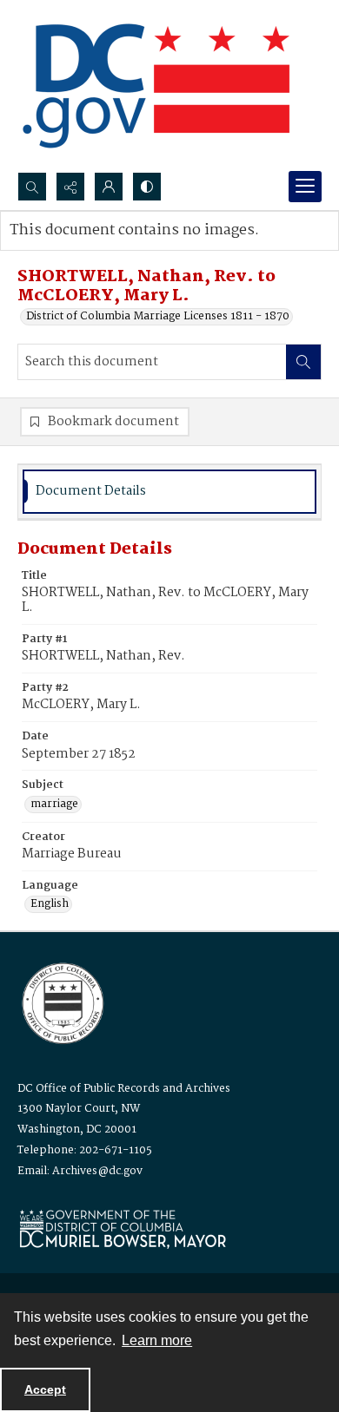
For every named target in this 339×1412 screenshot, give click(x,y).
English (49, 904)
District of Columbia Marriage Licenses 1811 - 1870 (157, 316)
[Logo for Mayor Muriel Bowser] (122, 1228)
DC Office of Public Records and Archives (123, 1089)
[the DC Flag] (156, 86)
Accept (45, 1389)
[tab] (169, 492)
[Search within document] (303, 362)
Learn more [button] (157, 1340)
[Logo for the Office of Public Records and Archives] (61, 1001)
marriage (54, 804)
